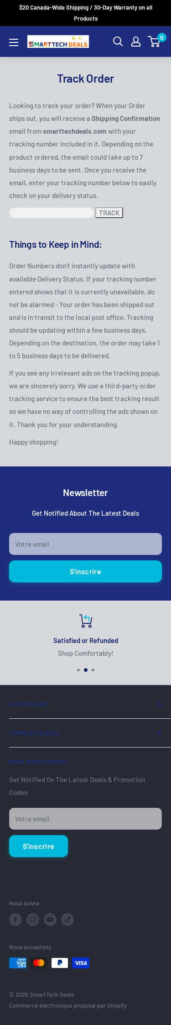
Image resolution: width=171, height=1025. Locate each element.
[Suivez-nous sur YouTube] (50, 919)
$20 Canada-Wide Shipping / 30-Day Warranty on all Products (85, 13)
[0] (154, 41)
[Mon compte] (135, 42)
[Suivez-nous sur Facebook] (15, 919)
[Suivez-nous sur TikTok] (67, 919)
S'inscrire (85, 571)
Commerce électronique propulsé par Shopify (68, 1005)
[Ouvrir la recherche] (118, 42)
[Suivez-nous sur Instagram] (32, 919)
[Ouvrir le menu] (13, 42)
